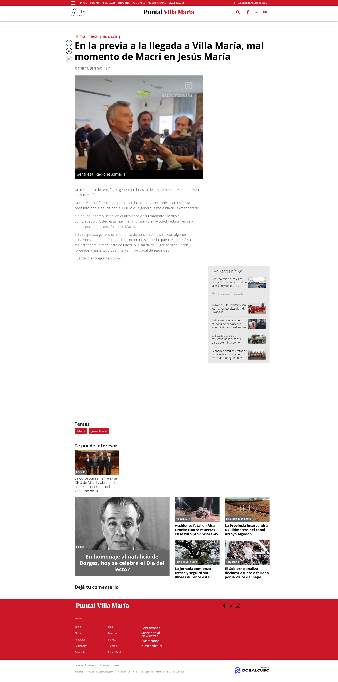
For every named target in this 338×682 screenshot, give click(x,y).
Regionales (108, 3)
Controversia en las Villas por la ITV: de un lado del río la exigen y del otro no (229, 282)
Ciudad (94, 3)
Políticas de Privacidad (109, 665)
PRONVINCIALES (183, 519)
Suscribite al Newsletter (150, 634)
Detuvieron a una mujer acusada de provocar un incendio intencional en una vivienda (229, 325)
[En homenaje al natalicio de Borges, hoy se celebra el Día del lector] (122, 523)
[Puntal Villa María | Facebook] (248, 13)
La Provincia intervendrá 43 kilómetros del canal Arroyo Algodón (246, 529)
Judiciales (80, 472)
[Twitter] (69, 51)
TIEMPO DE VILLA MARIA (186, 562)
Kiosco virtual (157, 3)
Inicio (83, 3)
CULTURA (80, 547)
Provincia (80, 652)
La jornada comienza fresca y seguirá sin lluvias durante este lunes (193, 575)
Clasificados (176, 3)
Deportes (124, 3)
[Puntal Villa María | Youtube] (265, 13)
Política (112, 639)
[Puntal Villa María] (102, 608)
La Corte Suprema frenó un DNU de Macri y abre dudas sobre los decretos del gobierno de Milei (96, 484)
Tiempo (112, 646)
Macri (81, 431)
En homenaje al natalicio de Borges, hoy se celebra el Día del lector (122, 563)
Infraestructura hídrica (238, 519)
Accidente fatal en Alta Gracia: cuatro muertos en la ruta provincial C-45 (196, 529)
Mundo (112, 633)
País (110, 627)
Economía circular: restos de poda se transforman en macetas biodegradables (229, 354)
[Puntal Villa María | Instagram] (238, 606)
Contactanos (150, 628)
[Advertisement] (238, 192)
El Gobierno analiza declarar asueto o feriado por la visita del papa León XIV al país (247, 575)
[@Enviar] (69, 59)
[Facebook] (69, 43)
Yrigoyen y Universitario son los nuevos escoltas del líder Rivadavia (229, 308)
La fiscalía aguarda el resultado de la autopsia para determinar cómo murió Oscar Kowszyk (227, 341)
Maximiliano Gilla (234, 294)
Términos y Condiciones (85, 665)
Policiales (138, 3)
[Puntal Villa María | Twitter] (256, 13)
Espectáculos (115, 652)
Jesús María (99, 431)
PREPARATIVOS (232, 562)
